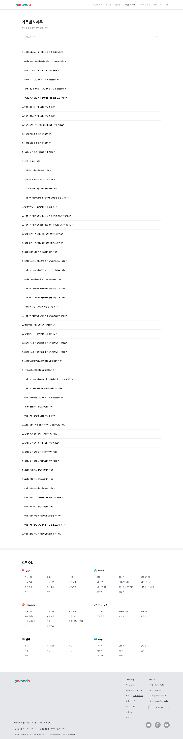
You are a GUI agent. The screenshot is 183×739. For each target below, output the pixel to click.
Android (140, 690)
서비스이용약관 (54, 735)
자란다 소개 (97, 4)
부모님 (108, 4)
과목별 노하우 (129, 4)
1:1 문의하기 (159, 708)
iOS (134, 690)
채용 (167, 4)
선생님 (117, 4)
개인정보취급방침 (69, 735)
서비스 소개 (130, 685)
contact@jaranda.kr (161, 701)
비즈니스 (157, 4)
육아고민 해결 (144, 4)
